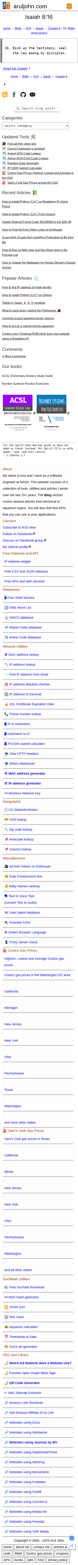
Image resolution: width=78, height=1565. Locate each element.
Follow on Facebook (17, 534)
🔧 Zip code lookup (18, 829)
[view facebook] (14, 95)
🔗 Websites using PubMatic (25, 1482)
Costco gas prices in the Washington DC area (37, 975)
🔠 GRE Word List (17, 607)
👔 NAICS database (19, 617)
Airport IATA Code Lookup (24, 153)
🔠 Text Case (14, 1317)
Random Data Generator (23, 163)
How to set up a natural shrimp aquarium (28, 326)
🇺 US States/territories (21, 809)
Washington (12, 1106)
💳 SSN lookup (15, 819)
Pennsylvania (14, 1073)
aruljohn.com (30, 6)
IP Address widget (17, 561)
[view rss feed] (4, 95)
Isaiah (40, 28)
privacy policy (58, 1560)
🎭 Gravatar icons (17, 922)
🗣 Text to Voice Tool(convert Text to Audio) (20, 899)
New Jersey (12, 1024)
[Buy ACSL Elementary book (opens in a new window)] (19, 413)
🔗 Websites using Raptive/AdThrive (30, 1452)
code (7, 1553)
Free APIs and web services (24, 581)
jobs (30, 1560)
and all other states (18, 1270)
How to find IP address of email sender (27, 287)
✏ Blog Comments (14, 356)
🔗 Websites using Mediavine (25, 1432)
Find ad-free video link (21, 143)
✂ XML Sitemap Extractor (22, 1393)
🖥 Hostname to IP (17, 734)
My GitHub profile (15, 547)
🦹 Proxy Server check (21, 942)
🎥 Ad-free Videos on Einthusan (27, 866)
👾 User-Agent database (22, 912)
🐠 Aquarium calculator (21, 1327)
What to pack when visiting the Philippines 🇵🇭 (31, 310)
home (7, 28)
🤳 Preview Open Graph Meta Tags (30, 1373)
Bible (18, 28)
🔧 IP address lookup (19, 664)
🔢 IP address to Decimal (22, 694)
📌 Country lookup (17, 849)
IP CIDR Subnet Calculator (24, 168)
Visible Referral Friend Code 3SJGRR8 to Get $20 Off (36, 221)
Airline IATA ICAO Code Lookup (27, 158)
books (19, 1560)
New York (11, 1040)
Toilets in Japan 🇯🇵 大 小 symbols (23, 302)
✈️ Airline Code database (22, 637)
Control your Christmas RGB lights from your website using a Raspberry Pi (36, 336)
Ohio (7, 1057)
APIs (6, 1560)
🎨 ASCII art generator (20, 1347)
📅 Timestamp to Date (20, 1337)
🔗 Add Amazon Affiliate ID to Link (29, 1412)
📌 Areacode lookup (19, 839)
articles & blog (64, 1547)
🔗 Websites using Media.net (25, 1511)
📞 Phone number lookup (22, 714)
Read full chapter (15, 68)
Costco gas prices (39, 1553)
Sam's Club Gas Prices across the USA (32, 182)
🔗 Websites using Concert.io (25, 1502)
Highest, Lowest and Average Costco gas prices (34, 962)
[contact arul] (32, 95)
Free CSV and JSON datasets (26, 571)
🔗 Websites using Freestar (24, 1521)
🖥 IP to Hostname (17, 724)
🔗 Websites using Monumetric (26, 1472)
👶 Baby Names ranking (22, 886)
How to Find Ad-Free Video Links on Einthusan (32, 229)
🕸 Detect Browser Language (25, 932)
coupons (62, 1553)
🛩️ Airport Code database (23, 627)
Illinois (8, 1171)
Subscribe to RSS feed (19, 527)
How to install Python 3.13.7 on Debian (27, 295)
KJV (28, 28)
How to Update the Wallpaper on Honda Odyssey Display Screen (39, 265)
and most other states (20, 1122)
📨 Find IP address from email (26, 674)
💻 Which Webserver (19, 763)
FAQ (41, 1560)
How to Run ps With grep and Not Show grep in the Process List (34, 252)
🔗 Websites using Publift (22, 1492)
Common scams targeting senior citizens (28, 318)
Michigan (10, 1008)
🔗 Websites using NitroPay (24, 1462)
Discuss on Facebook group (23, 540)
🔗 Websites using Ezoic (22, 1422)
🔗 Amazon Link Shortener (23, 1403)
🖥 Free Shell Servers (19, 598)
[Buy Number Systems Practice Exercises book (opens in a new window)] (53, 413)
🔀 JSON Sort (14, 1307)
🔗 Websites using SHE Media (26, 1531)
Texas (8, 1090)
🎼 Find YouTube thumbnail (24, 1287)
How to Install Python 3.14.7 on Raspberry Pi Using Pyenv (35, 204)
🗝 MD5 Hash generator (21, 1297)
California (11, 991)
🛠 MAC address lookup (21, 654)
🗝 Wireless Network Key (22, 793)
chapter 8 (61, 76)
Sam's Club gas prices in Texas (27, 1139)
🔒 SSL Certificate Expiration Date (29, 704)
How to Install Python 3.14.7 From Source (28, 214)
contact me (42, 1547)
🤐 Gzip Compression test (23, 876)
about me (22, 1547)
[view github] (23, 95)
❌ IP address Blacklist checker (27, 684)
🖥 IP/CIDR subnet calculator (24, 744)
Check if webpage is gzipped (26, 148)
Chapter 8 (54, 28)
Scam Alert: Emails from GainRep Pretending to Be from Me (38, 240)
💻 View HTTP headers (21, 753)
